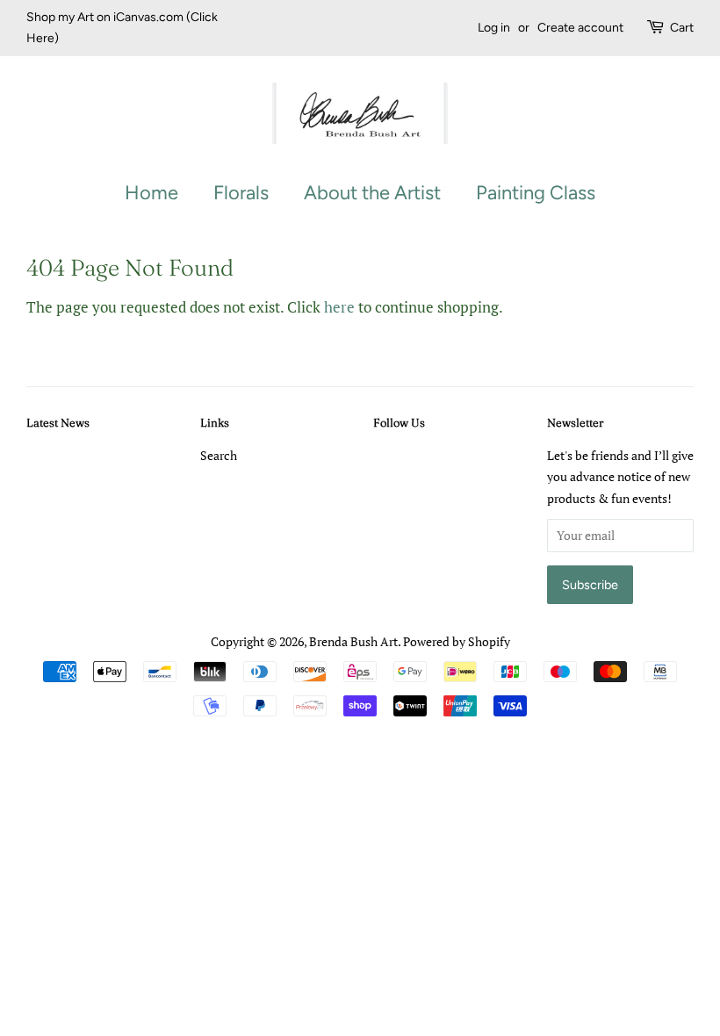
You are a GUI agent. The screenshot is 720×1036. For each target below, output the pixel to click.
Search (218, 455)
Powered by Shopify (456, 641)
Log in (494, 27)
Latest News (58, 422)
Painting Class (535, 193)
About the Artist (372, 193)
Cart (682, 27)
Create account (580, 27)
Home (151, 193)
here (339, 307)
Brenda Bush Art (353, 641)
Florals (241, 193)
